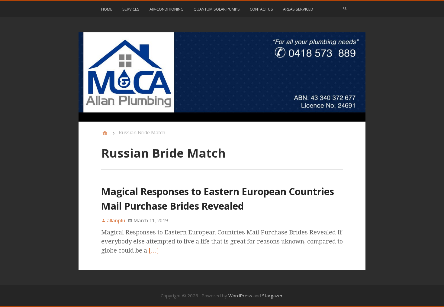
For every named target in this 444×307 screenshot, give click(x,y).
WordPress (240, 295)
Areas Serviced (298, 9)
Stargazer (272, 295)
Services (131, 9)
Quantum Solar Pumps (217, 9)
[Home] (104, 133)
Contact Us (261, 9)
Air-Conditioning (167, 9)
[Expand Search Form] (344, 8)
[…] (154, 250)
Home (106, 9)
